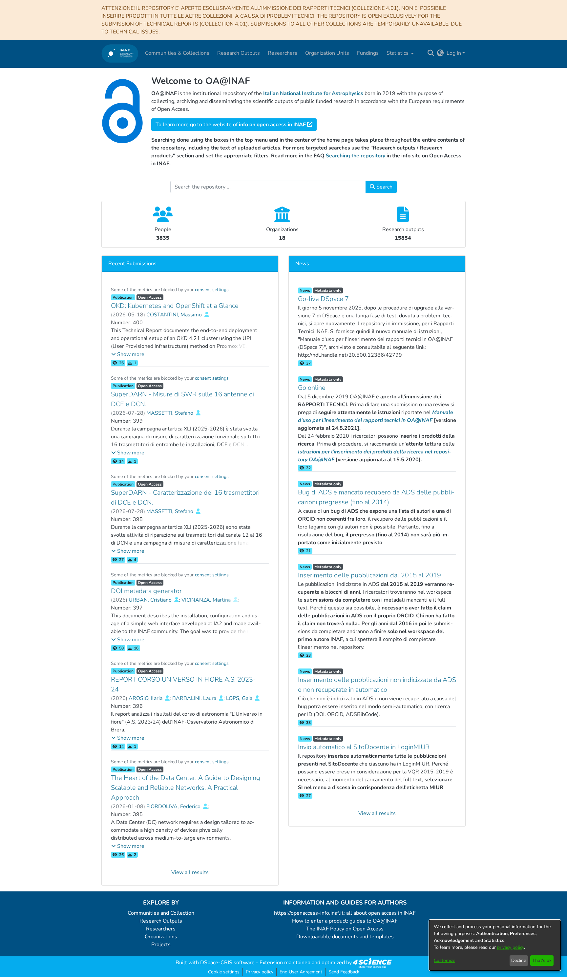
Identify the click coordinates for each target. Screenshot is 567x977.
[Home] (119, 53)
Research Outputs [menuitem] (238, 53)
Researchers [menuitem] (282, 53)
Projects (161, 944)
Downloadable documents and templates (345, 936)
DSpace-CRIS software (227, 962)
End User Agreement (301, 972)
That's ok (542, 960)
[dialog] (494, 945)
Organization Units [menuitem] (327, 53)
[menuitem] (399, 53)
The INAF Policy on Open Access (345, 928)
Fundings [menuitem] (368, 53)
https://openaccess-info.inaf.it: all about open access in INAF (345, 913)
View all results (190, 872)
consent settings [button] (212, 290)
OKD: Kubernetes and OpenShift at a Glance (175, 305)
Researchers (161, 928)
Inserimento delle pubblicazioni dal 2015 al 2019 (369, 575)
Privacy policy (259, 972)
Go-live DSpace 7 (323, 298)
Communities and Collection (161, 913)
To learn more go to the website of (231, 124)
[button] (128, 354)
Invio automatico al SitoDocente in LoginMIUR (364, 747)
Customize (444, 960)
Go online (312, 387)
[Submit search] (431, 53)
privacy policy (510, 947)
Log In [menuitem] (454, 53)
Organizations (161, 936)
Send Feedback (343, 972)
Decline (518, 960)
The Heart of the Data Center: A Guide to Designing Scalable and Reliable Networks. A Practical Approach (185, 787)
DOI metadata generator (146, 591)
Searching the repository (355, 155)
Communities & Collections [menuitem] (177, 53)
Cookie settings (224, 972)
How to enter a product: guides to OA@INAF (345, 921)
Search (383, 186)
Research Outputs (160, 921)
